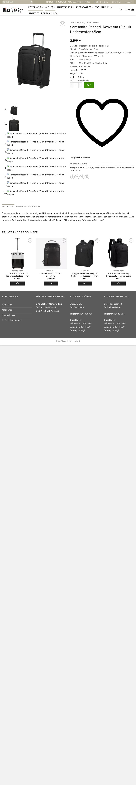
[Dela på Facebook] (72, 177)
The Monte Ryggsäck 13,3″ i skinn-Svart (51, 274)
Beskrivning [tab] (8, 207)
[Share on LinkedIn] (87, 177)
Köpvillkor (104, 2)
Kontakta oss (8, 315)
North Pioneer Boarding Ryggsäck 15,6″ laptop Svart (118, 274)
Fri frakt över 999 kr (11, 320)
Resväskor (34, 7)
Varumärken (102, 7)
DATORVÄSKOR (92, 23)
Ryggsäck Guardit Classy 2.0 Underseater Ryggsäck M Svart (84, 274)
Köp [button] (51, 283)
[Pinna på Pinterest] (82, 177)
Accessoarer (84, 7)
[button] (128, 2)
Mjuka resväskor (98, 168)
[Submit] (31, 2)
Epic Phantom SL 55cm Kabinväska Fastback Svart (17, 274)
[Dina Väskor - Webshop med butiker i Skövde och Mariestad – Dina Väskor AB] (13, 10)
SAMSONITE (119, 168)
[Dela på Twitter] (77, 177)
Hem (72, 23)
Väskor (49, 7)
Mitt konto (7, 310)
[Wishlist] (120, 10)
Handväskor (64, 7)
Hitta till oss (116, 2)
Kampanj (46, 13)
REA (55, 13)
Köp (89, 85)
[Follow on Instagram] (97, 2)
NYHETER (34, 13)
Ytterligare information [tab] (28, 207)
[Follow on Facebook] (94, 2)
